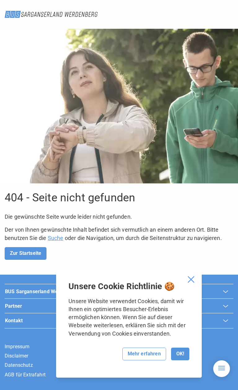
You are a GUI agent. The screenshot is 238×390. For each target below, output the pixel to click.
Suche (56, 238)
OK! (180, 354)
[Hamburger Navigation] (221, 368)
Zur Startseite (25, 253)
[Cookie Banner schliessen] (191, 279)
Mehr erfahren (144, 354)
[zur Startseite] (51, 14)
